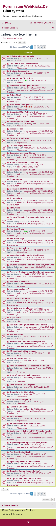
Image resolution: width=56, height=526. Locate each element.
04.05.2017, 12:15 (37, 394)
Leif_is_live (28, 66)
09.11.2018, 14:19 (36, 165)
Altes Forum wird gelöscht (21, 105)
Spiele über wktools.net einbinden (25, 162)
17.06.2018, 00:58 (45, 241)
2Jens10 (27, 114)
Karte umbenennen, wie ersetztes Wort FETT (29, 366)
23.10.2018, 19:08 (41, 181)
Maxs (26, 231)
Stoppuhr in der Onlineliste (22, 392)
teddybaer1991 (30, 191)
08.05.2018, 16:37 (43, 267)
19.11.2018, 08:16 (39, 155)
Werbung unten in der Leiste (22, 121)
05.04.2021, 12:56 (41, 73)
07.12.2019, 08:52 (36, 97)
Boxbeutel (28, 250)
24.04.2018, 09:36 (46, 291)
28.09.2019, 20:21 (40, 114)
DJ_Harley (28, 124)
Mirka (26, 394)
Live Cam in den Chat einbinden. (24, 64)
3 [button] (38, 47)
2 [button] (34, 47)
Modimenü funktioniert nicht (22, 170)
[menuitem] (8, 23)
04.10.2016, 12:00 (38, 445)
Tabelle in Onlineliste (19, 407)
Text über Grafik (17, 229)
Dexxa (26, 445)
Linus (26, 80)
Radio (19, 61)
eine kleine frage (17, 238)
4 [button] (41, 47)
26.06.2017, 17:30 (41, 387)
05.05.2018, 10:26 (46, 284)
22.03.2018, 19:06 (43, 320)
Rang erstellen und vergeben (22, 385)
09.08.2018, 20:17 (45, 191)
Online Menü (15, 95)
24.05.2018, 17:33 (42, 257)
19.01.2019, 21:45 (44, 148)
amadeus (27, 58)
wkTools (20, 75)
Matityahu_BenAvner (32, 368)
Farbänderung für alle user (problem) (26, 308)
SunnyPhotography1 (32, 433)
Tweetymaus (29, 267)
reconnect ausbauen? (19, 282)
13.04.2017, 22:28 (38, 409)
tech (25, 361)
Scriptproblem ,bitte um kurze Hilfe (25, 478)
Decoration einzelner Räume (22, 153)
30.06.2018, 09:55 (37, 222)
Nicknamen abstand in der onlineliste (26, 189)
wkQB (19, 363)
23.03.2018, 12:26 (41, 310)
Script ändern (16, 198)
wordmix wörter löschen (20, 358)
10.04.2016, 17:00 (40, 481)
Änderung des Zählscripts (21, 78)
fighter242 (28, 310)
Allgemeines (22, 68)
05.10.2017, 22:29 (42, 353)
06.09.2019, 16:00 (41, 124)
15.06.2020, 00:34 (38, 88)
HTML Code (15, 208)
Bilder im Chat (16, 179)
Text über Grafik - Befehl (20, 452)
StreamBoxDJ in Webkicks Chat (24, 112)
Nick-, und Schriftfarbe (20, 298)
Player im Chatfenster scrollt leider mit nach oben (32, 272)
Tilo (25, 97)
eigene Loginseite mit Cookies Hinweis (27, 255)
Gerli (25, 222)
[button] (44, 47)
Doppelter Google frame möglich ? (25, 471)
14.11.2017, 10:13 (46, 344)
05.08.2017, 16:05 (36, 361)
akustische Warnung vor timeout (24, 86)
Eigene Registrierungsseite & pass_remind (29, 443)
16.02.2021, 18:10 (38, 80)
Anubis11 (27, 481)
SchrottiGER (29, 473)
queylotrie (28, 181)
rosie (26, 418)
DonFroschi (28, 257)
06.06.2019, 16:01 (46, 131)
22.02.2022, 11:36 (40, 58)
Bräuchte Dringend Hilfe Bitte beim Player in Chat (32, 265)
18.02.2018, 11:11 (46, 327)
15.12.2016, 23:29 (37, 418)
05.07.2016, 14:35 (43, 473)
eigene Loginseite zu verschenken (25, 462)
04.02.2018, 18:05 (44, 336)
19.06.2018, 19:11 (37, 231)
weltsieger (28, 73)
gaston (26, 88)
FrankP (27, 274)
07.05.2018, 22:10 (39, 274)
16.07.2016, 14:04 (39, 464)
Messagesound (16, 129)
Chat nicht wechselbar (19, 71)
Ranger (26, 155)
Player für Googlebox (19, 248)
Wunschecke (22, 126)
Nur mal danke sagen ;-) (20, 399)
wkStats (20, 83)
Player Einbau (16, 317)
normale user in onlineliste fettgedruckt (27, 342)
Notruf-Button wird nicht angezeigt (25, 375)
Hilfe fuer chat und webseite (22, 56)
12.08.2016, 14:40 (38, 454)
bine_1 (26, 402)
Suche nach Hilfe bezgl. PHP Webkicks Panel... (31, 431)
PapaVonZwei (29, 140)
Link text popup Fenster (20, 146)
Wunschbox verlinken (19, 138)
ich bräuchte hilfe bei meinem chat (25, 424)
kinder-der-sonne (30, 131)
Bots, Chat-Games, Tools (27, 167)
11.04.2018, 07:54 (36, 301)
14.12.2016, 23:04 (37, 426)
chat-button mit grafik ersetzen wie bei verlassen (31, 325)
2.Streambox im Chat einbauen (23, 351)
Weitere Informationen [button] (14, 514)
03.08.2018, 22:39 (45, 200)
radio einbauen (16, 416)
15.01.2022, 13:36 (42, 66)
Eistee (26, 409)
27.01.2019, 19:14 (44, 140)
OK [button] (28, 522)
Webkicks (28, 107)
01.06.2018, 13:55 (41, 250)
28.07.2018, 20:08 (45, 210)
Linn (25, 165)
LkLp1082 (28, 387)
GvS (25, 301)
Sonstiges (21, 286)
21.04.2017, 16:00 (38, 402)
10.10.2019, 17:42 (41, 107)
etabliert (27, 464)
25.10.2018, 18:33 (46, 172)
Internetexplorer (17, 334)
